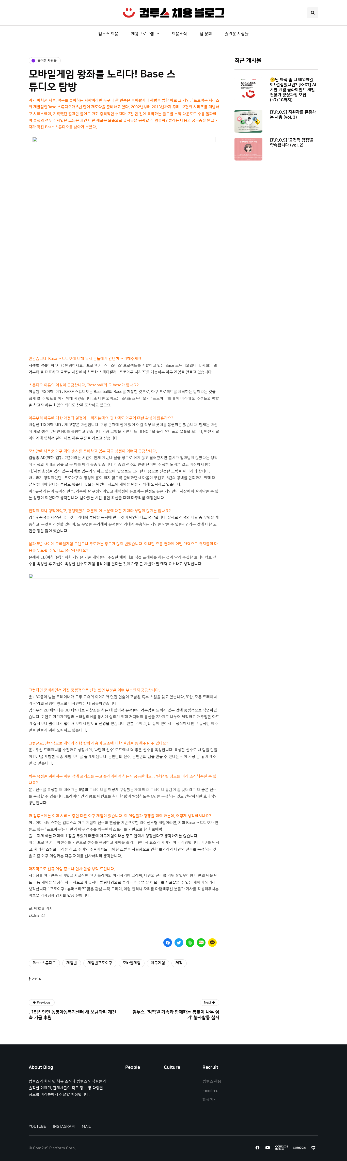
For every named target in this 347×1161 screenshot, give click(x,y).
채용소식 (179, 33)
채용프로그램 (142, 33)
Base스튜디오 (44, 963)
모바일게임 (131, 963)
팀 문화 (206, 33)
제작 (179, 963)
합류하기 (209, 1100)
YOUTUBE (37, 1126)
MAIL (86, 1126)
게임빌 (71, 963)
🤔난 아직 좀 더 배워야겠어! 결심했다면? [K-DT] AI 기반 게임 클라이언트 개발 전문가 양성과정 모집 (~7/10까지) (293, 89)
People (132, 1067)
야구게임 (158, 963)
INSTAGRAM (64, 1126)
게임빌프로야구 (99, 963)
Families (210, 1090)
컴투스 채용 (108, 33)
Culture (172, 1067)
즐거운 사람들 (237, 33)
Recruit (210, 1067)
